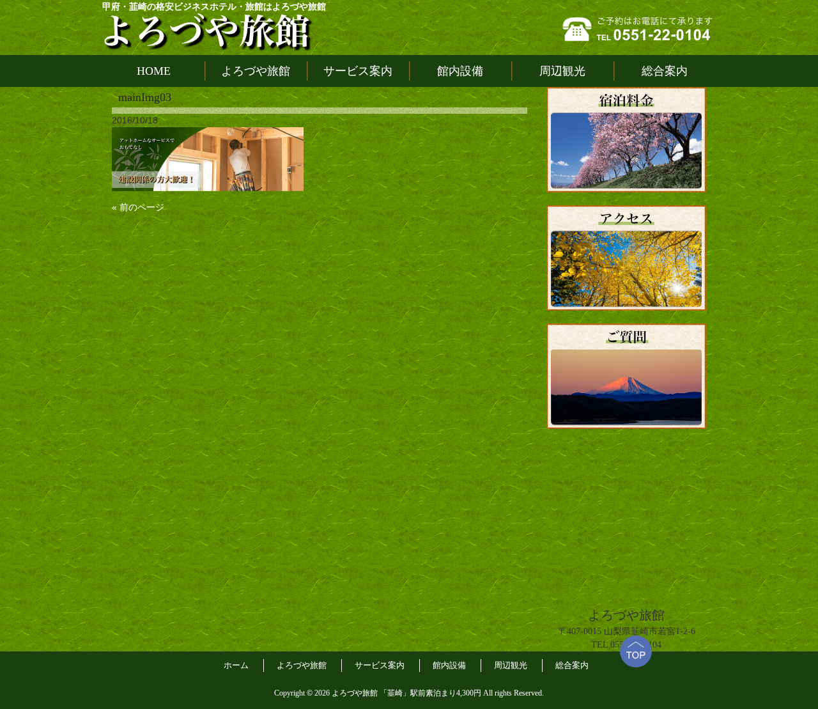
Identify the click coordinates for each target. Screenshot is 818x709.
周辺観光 (510, 665)
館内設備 (449, 665)
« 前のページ (138, 207)
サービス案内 (380, 665)
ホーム (236, 665)
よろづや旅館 (302, 665)
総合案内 (572, 665)
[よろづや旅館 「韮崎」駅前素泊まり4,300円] (207, 31)
